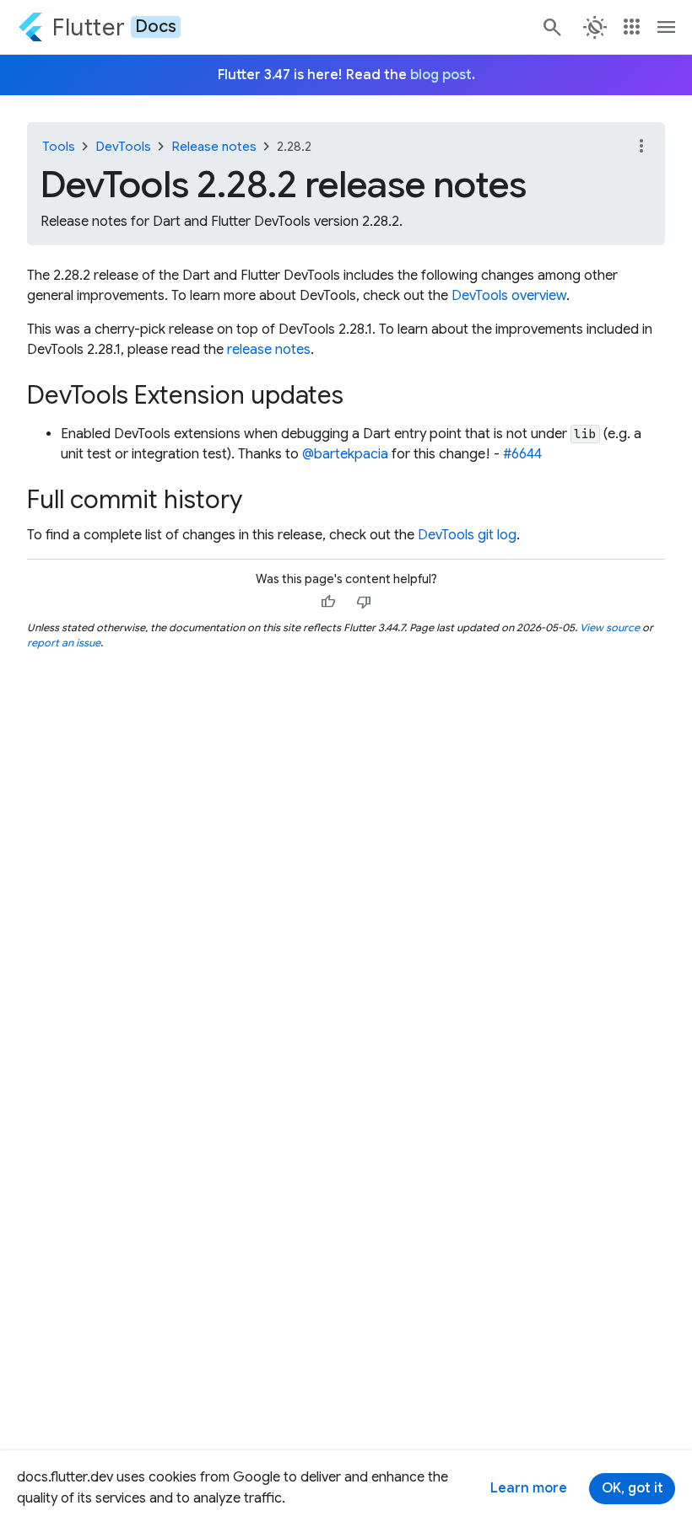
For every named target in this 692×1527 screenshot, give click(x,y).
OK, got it (632, 1488)
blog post (441, 75)
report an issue (63, 642)
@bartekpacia (345, 454)
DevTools (123, 146)
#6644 (522, 454)
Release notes (214, 146)
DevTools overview (508, 295)
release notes (269, 349)
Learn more (528, 1488)
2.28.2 (294, 146)
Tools (58, 146)
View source (610, 627)
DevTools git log (467, 535)
